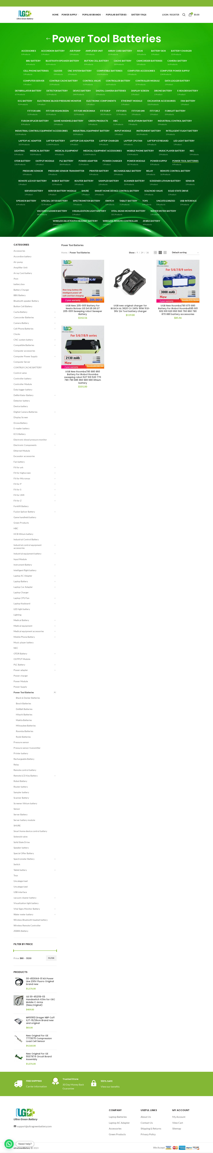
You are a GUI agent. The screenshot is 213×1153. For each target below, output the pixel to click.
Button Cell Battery (23, 306)
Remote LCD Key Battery (26, 775)
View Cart (177, 1122)
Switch (17, 864)
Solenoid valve (20, 836)
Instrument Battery (23, 564)
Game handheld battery (25, 517)
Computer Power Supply (25, 356)
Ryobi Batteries (23, 736)
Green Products (21, 522)
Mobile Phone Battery (24, 637)
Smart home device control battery (30, 831)
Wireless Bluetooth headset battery (31, 920)
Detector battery (22, 400)
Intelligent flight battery (25, 570)
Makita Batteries (24, 720)
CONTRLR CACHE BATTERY (28, 367)
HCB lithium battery (23, 534)
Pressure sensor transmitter (27, 748)
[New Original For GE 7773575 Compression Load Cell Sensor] (19, 1040)
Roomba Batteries (24, 731)
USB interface (20, 892)
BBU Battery (20, 295)
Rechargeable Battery (24, 759)
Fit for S (17, 489)
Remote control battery (25, 770)
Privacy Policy (148, 1134)
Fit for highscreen (22, 472)
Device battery (21, 406)
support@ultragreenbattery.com (34, 1126)
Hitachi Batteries (24, 714)
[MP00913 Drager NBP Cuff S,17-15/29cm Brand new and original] (19, 1022)
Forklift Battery (21, 506)
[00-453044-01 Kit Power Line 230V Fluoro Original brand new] (19, 983)
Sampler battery (21, 792)
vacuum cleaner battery (25, 897)
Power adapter (21, 670)
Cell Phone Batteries (23, 328)
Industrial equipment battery (27, 553)
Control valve (20, 373)
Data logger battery (23, 389)
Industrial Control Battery (26, 539)
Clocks (17, 334)
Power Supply (20, 686)
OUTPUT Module (22, 659)
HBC (16, 528)
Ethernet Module (22, 450)
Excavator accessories (24, 456)
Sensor (17, 808)
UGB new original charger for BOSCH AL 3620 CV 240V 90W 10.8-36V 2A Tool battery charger (130, 308)
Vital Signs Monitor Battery (27, 908)
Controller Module (23, 384)
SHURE (17, 825)
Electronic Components (25, 445)
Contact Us (147, 1122)
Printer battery (21, 753)
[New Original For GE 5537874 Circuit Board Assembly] (19, 1059)
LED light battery (22, 609)
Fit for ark (18, 467)
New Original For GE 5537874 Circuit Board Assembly (39, 1056)
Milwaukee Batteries (26, 725)
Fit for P (18, 484)
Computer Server (22, 361)
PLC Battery (19, 664)
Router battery (21, 786)
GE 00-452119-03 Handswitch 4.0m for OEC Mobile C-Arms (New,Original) (40, 1001)
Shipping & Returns (151, 1128)
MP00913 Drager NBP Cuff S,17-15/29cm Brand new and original (40, 1020)
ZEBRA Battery (21, 931)
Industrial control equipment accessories (27, 546)
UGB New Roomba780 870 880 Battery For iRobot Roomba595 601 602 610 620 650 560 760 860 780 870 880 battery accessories (178, 310)
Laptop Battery (21, 581)
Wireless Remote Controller (27, 925)
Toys (16, 875)
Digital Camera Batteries (25, 412)
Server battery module (24, 820)
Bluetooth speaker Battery (26, 301)
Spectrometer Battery (24, 859)
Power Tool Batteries (24, 692)
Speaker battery (21, 847)
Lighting (17, 614)
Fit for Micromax (22, 478)
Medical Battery (21, 620)
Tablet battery (20, 870)
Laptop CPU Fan (21, 598)
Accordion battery (22, 256)
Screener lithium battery (25, 803)
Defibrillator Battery (23, 395)
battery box (19, 284)
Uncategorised (21, 881)
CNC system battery (23, 339)
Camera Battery (21, 323)
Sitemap (176, 1128)
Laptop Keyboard (22, 603)
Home (64, 252)
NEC (16, 648)
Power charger (21, 675)
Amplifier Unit (20, 267)
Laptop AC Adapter (23, 575)
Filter (51, 958)
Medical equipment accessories (29, 631)
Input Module (20, 559)
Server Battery (20, 814)
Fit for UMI (19, 495)
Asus (16, 278)
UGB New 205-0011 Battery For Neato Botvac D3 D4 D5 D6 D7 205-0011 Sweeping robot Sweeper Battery (82, 310)
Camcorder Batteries (24, 317)
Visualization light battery (26, 903)
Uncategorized (21, 886)
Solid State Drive (22, 842)
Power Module (21, 681)
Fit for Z (18, 500)
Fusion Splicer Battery (24, 511)
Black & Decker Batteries (28, 697)
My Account (178, 1116)
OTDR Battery (20, 653)
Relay (16, 764)
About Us (146, 1116)
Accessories (19, 250)
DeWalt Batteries (24, 709)
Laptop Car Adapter (23, 587)
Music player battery (24, 642)
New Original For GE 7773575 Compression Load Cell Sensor (39, 1038)
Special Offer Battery (24, 853)
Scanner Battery (21, 797)
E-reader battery (21, 428)
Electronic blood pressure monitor (30, 439)
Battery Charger (21, 289)
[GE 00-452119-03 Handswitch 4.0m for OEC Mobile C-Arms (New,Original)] (19, 1003)
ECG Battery (20, 434)
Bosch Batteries (23, 703)
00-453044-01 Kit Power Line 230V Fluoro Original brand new (40, 981)
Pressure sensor (21, 742)
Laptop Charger (21, 592)
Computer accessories (24, 350)
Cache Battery (20, 312)
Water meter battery (23, 914)
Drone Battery (20, 423)
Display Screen (21, 417)
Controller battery (22, 378)
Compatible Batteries (24, 345)
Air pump (18, 262)
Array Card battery (23, 273)
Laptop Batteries (118, 1116)
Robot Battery (20, 781)
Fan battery (19, 461)
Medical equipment (23, 625)
